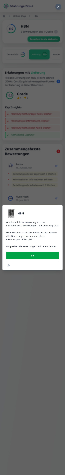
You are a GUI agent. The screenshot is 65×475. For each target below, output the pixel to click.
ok (32, 255)
